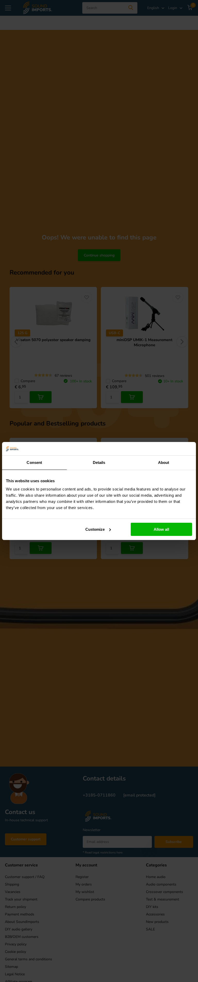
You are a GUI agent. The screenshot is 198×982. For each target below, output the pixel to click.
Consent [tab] (34, 462)
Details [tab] (99, 462)
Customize (95, 529)
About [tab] (163, 462)
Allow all (161, 529)
